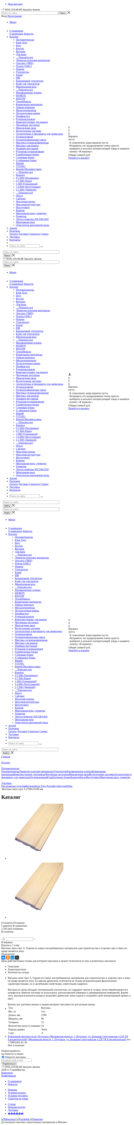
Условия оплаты (17, 1092)
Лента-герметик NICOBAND (32, 219)
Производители (16, 1107)
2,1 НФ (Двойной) (26, 189)
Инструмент (23, 207)
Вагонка (20, 51)
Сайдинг (21, 198)
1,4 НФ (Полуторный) (28, 186)
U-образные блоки (26, 160)
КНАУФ (20, 98)
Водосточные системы (28, 131)
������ (16, 1113)
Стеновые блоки (25, 157)
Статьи (12, 1104)
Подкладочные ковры (28, 113)
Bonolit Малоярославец (29, 169)
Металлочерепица (26, 110)
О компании (16, 33)
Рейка (69, 786)
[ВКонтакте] (3, 958)
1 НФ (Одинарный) (27, 183)
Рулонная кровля (25, 119)
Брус (18, 45)
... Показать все (24, 57)
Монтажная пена (25, 222)
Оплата (13, 234)
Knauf (19, 75)
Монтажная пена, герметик (31, 213)
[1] (3, 935)
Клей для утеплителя (27, 83)
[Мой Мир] (12, 958)
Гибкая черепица (25, 107)
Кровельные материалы (29, 104)
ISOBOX (21, 95)
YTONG (20, 166)
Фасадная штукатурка (28, 204)
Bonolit (20, 163)
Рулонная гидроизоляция (30, 151)
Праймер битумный (27, 148)
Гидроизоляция (24, 136)
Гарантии (34, 234)
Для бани (21, 54)
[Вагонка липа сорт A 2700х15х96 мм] (35, 858)
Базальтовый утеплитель (29, 80)
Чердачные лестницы (28, 125)
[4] (15, 935)
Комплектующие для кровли (32, 122)
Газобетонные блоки (27, 154)
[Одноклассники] (8, 958)
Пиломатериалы (25, 39)
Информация (8, 1075)
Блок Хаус (21, 42)
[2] (7, 935)
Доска (49, 786)
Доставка (23, 234)
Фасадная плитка (25, 201)
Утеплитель (22, 72)
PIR (18, 78)
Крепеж (20, 210)
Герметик (21, 216)
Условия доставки (18, 1095)
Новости (29, 33)
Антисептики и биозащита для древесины (39, 133)
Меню (12, 22)
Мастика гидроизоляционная (32, 142)
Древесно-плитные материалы (33, 60)
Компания (7, 1072)
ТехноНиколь (23, 101)
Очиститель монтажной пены (32, 225)
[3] (11, 935)
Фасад (19, 195)
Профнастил (23, 116)
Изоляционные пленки (29, 92)
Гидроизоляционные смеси (31, 139)
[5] (19, 935)
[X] (17, 958)
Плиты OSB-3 (24, 66)
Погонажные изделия (13, 786)
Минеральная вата (26, 86)
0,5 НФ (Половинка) (27, 178)
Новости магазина (15, 1057)
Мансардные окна (26, 128)
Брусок (20, 48)
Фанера (20, 69)
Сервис (45, 234)
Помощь (12, 1089)
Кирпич (20, 175)
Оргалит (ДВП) (24, 63)
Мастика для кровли (27, 145)
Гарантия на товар (18, 1098)
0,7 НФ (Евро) (24, 181)
